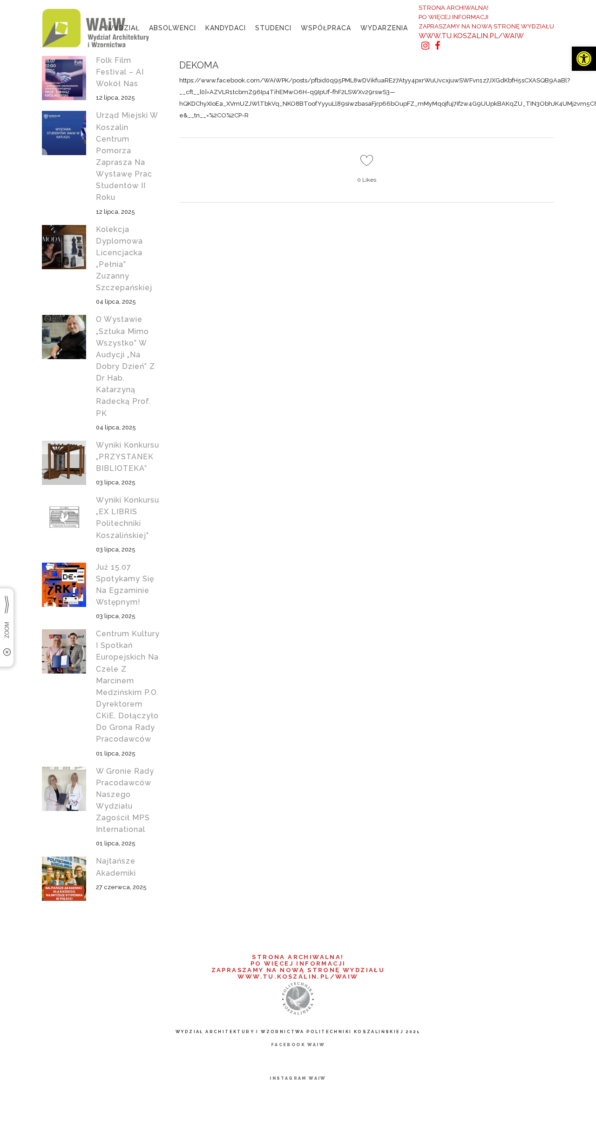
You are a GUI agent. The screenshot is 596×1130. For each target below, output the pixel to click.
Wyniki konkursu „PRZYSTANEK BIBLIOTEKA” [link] (127, 457)
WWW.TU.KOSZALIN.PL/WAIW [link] (471, 36)
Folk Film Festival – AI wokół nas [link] (120, 72)
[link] (584, 59)
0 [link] (366, 180)
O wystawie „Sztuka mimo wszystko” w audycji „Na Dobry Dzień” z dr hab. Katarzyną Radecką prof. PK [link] (125, 366)
